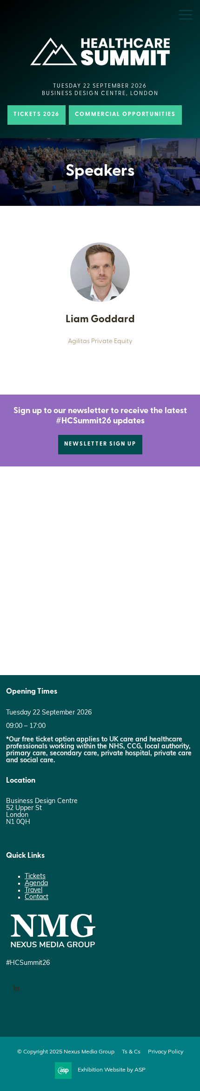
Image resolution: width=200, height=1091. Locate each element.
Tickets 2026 (36, 114)
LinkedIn (16, 989)
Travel (33, 890)
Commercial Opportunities (125, 114)
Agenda (36, 883)
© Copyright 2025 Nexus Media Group (65, 1052)
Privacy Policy (165, 1052)
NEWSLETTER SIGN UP (100, 444)
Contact (36, 897)
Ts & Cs (131, 1052)
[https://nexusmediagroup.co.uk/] (52, 949)
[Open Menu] (185, 14)
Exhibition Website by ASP (112, 1070)
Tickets (35, 876)
